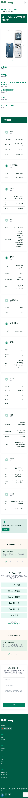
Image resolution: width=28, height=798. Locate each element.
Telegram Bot (4, 764)
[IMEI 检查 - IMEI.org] (7, 2)
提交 (14, 705)
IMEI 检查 (3, 10)
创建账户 (5, 529)
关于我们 (3, 748)
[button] (22, 44)
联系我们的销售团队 (13, 624)
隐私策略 (3, 774)
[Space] (7, 720)
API (2, 761)
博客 (2, 737)
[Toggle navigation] (25, 2)
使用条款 (3, 772)
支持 (2, 739)
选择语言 (3, 725)
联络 (2, 750)
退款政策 (3, 777)
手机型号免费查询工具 (14, 10)
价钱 (2, 759)
